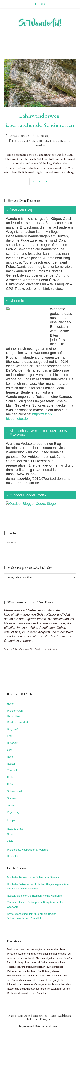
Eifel (9, 735)
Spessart (12, 798)
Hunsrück (12, 742)
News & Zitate (15, 828)
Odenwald (12, 770)
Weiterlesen (41, 182)
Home (10, 703)
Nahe (10, 756)
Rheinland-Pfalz (48, 141)
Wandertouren (15, 710)
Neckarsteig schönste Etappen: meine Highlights (34, 895)
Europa (11, 820)
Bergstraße (13, 729)
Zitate (10, 841)
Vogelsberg (13, 812)
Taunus (11, 805)
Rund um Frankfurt (17, 722)
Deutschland (21, 141)
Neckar (11, 763)
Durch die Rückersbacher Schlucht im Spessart (33, 877)
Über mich (12, 856)
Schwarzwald (14, 791)
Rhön (10, 784)
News (10, 834)
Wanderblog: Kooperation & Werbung (27, 849)
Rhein (10, 777)
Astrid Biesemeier (19, 135)
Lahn (33, 141)
